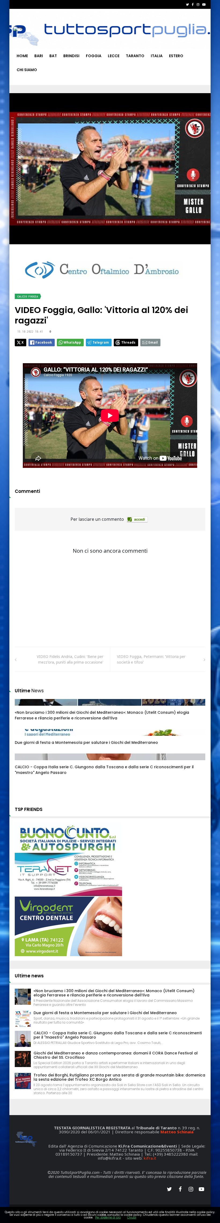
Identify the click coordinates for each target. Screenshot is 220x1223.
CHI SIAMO (27, 69)
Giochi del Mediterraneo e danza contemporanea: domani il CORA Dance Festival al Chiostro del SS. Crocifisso (116, 1055)
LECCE (113, 56)
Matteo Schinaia (176, 1131)
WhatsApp (72, 342)
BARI (38, 56)
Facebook (43, 342)
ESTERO (176, 56)
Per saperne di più (108, 1217)
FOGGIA (93, 56)
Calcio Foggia (27, 296)
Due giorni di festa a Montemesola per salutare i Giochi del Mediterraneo (86, 742)
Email (153, 342)
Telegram (101, 342)
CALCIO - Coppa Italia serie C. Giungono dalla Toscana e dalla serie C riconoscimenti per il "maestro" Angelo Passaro (118, 1035)
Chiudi (131, 1217)
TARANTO (135, 56)
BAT (53, 56)
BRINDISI (71, 56)
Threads (128, 342)
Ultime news (29, 976)
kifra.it (150, 1158)
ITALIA (157, 56)
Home (22, 56)
